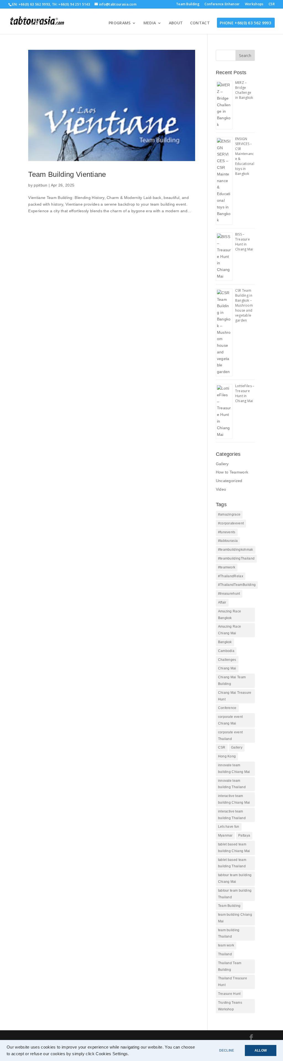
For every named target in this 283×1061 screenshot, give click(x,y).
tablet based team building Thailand (232, 863)
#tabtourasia (228, 541)
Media (149, 23)
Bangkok (225, 642)
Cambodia (226, 651)
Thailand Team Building (230, 966)
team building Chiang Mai (235, 918)
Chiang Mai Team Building (232, 680)
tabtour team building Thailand (235, 894)
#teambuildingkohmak (235, 550)
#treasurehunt (229, 594)
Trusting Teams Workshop (230, 1006)
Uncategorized (229, 480)
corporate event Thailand (230, 735)
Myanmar (225, 835)
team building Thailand (229, 933)
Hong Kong (227, 756)
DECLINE (226, 1050)
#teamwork (226, 567)
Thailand (225, 954)
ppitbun (40, 185)
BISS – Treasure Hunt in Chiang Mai (244, 242)
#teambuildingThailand (236, 558)
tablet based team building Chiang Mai (234, 847)
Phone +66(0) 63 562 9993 (245, 23)
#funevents (226, 532)
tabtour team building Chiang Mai (235, 878)
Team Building (188, 4)
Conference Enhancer (222, 4)
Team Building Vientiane (67, 174)
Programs (120, 23)
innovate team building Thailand (232, 784)
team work (226, 945)
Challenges (227, 660)
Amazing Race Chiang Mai (229, 630)
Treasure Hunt (229, 994)
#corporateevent (231, 523)
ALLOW (261, 1050)
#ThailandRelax (230, 576)
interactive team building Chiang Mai (234, 799)
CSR (272, 4)
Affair (222, 602)
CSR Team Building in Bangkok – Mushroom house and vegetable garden (244, 305)
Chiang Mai (227, 668)
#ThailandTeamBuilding (237, 585)
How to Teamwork (232, 472)
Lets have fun (228, 827)
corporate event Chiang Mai (230, 720)
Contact (200, 23)
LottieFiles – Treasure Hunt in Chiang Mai (245, 393)
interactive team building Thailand (232, 814)
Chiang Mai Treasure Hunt (234, 696)
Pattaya (244, 835)
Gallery (222, 464)
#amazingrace (229, 514)
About (176, 23)
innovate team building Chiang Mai (234, 768)
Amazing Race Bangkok (229, 614)
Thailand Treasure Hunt (232, 981)
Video (221, 489)
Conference (227, 708)
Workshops (254, 4)
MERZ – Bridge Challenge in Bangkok (244, 90)
